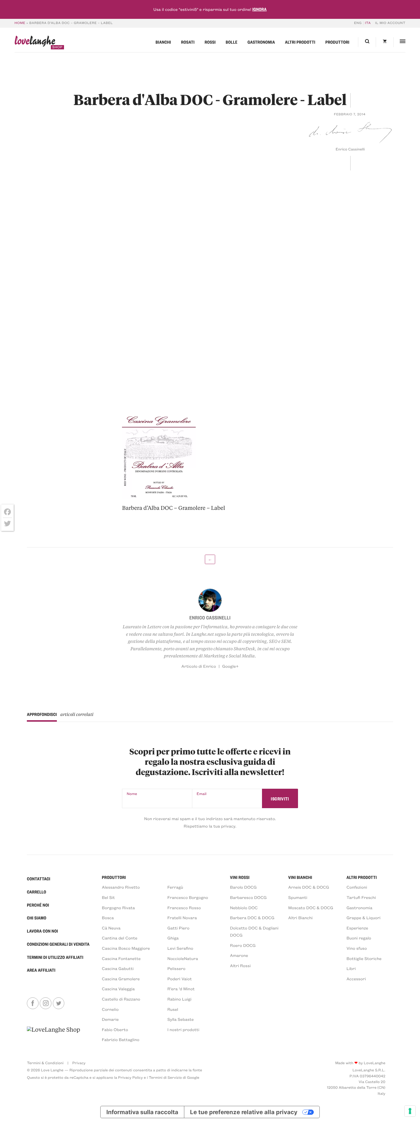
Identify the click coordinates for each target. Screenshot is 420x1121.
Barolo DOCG (243, 887)
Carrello (36, 892)
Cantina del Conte (119, 938)
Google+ (230, 666)
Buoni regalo (359, 938)
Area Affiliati (41, 970)
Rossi (210, 42)
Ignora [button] (259, 9)
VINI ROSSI (239, 877)
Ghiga (173, 938)
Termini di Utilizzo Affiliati (55, 957)
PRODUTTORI (114, 877)
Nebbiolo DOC (244, 907)
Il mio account (390, 23)
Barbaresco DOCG (248, 897)
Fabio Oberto (115, 1029)
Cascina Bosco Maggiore (126, 948)
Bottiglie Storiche (364, 958)
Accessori (356, 978)
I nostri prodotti (183, 1029)
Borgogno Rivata (118, 907)
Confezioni (357, 887)
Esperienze (357, 928)
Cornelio (110, 1009)
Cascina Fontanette (121, 958)
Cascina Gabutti (118, 968)
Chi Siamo (36, 918)
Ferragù (175, 887)
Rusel (172, 1009)
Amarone (239, 955)
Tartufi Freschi (361, 897)
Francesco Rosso (184, 907)
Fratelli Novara (182, 917)
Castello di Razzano (121, 999)
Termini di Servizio (165, 1077)
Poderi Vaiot (179, 978)
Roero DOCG (243, 945)
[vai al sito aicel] (53, 1034)
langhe (35, 42)
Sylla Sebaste (180, 1019)
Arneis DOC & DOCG (308, 887)
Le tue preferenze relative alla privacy (243, 1112)
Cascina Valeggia (118, 988)
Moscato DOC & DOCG (310, 907)
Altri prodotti (300, 42)
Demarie (110, 1019)
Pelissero (176, 968)
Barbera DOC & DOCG (252, 917)
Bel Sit (108, 897)
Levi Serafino (180, 948)
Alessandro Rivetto (121, 887)
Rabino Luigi (179, 999)
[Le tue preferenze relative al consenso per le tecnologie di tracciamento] (410, 1111)
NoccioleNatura (182, 958)
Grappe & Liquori (364, 917)
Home (20, 23)
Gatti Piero (178, 928)
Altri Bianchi (300, 917)
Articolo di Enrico (198, 666)
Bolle (231, 42)
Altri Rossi (240, 965)
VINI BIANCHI (300, 877)
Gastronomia (261, 42)
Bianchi (163, 42)
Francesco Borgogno (187, 897)
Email (201, 793)
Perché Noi (38, 905)
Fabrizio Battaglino (120, 1039)
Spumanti (297, 897)
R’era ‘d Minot (181, 988)
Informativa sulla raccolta (142, 1112)
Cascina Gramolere (121, 978)
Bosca (108, 917)
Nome (132, 793)
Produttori (337, 42)
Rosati (188, 42)
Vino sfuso (357, 948)
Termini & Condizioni (45, 1062)
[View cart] (384, 42)
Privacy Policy (130, 1077)
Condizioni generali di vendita (58, 944)
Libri (351, 968)
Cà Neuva (111, 928)
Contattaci (38, 878)
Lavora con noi (42, 931)
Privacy (78, 1062)
